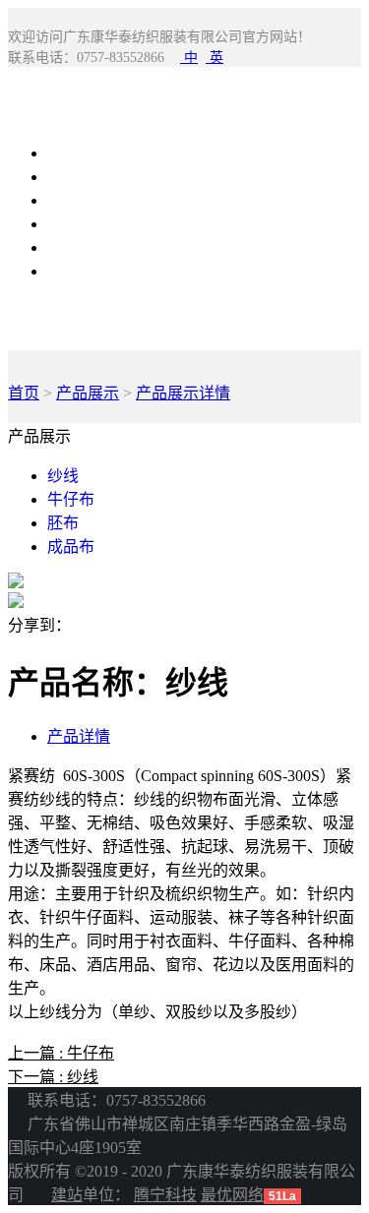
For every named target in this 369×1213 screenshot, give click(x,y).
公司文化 (78, 271)
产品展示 (78, 176)
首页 (23, 393)
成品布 (70, 546)
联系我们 (78, 247)
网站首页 (78, 153)
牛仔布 (70, 499)
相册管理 (78, 223)
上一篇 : (61, 1053)
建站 (67, 1194)
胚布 (63, 523)
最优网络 (232, 1194)
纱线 (63, 475)
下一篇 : (53, 1076)
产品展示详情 (183, 393)
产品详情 (78, 736)
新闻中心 (78, 200)
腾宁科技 (165, 1194)
